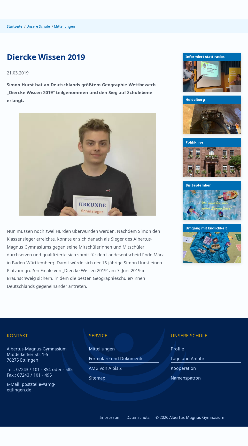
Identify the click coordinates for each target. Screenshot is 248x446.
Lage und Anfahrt (188, 358)
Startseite (14, 26)
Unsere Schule (38, 26)
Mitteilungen (64, 26)
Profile (177, 349)
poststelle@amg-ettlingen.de (31, 387)
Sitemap (97, 378)
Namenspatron (186, 378)
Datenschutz (138, 417)
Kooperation (183, 368)
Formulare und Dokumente (116, 358)
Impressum (110, 417)
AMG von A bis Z (105, 368)
